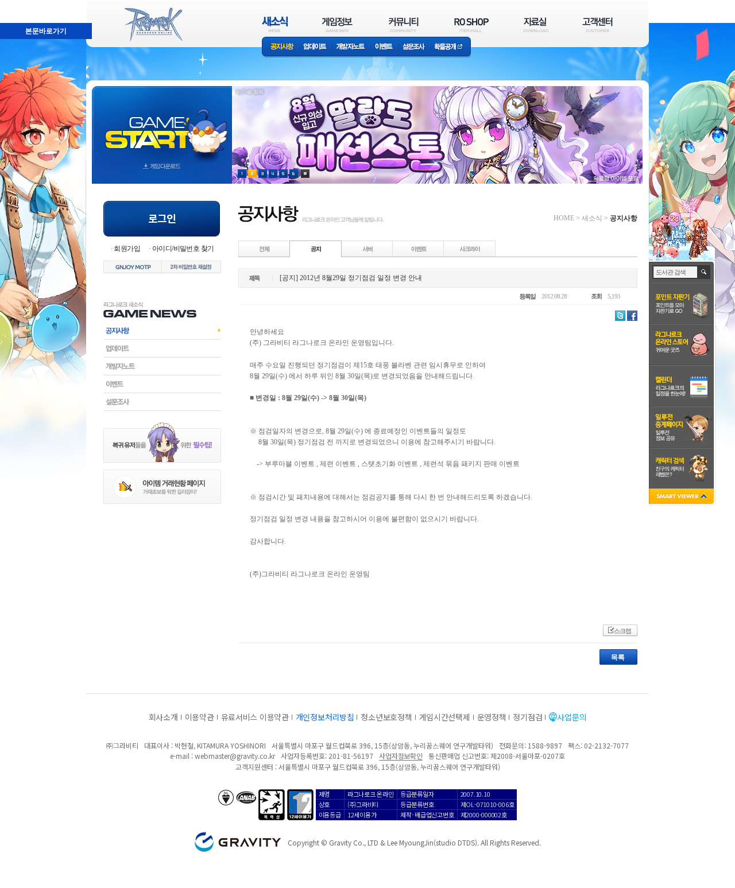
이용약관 (199, 717)
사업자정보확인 (400, 756)
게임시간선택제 (444, 717)
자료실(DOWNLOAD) (535, 24)
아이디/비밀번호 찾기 (183, 249)
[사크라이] (470, 249)
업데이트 (315, 47)
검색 (704, 272)
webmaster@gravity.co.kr (235, 756)
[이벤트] (418, 249)
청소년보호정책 (386, 717)
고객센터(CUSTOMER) (597, 24)
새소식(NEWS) (275, 24)
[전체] (265, 249)
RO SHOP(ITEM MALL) (471, 24)
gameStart (162, 124)
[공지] (316, 249)
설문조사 (413, 47)
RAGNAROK (152, 24)
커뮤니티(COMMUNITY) (403, 24)
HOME (564, 218)
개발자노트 (350, 47)
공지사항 (280, 47)
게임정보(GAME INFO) (337, 24)
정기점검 (527, 717)
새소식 (592, 218)
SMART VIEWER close (682, 497)
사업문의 (571, 717)
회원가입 (127, 249)
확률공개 (450, 47)
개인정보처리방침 (325, 717)
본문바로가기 (20, 5)
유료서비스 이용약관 (255, 717)
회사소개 (163, 717)
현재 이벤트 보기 (305, 173)
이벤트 (383, 47)
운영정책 (491, 717)
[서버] (367, 249)
